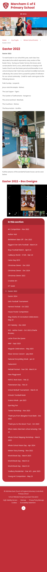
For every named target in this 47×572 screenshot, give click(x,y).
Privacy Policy (33, 500)
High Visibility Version (10, 500)
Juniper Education (32, 497)
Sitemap (23, 500)
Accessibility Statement (27, 503)
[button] (11, 197)
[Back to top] (23, 508)
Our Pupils (15, 40)
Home (4, 40)
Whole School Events (31, 40)
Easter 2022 (6, 43)
